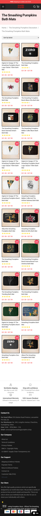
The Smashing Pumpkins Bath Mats (16, 31)
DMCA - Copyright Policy (10, 448)
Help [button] (37, 513)
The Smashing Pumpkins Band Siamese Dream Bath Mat (10, 131)
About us (5, 439)
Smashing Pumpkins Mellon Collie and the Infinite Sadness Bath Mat (30, 198)
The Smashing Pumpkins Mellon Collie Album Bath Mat (29, 131)
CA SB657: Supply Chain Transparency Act (16, 451)
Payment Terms (7, 465)
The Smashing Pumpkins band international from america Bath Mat (29, 261)
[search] (34, 6)
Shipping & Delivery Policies (11, 462)
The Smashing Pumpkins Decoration (23, 28)
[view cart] (38, 6)
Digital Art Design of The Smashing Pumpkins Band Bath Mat (11, 198)
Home (4, 28)
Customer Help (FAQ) (9, 474)
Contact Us (5, 471)
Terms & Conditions (8, 442)
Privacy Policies (7, 445)
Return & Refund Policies (10, 468)
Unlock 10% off (4, 506)
